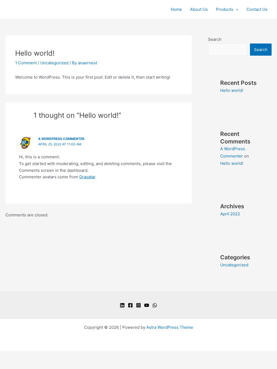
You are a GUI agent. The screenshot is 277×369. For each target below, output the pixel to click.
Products (224, 9)
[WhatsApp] (154, 305)
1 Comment (26, 62)
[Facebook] (130, 305)
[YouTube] (146, 305)
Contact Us (257, 9)
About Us (199, 9)
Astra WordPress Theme (169, 327)
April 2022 (230, 213)
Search (215, 39)
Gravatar (87, 176)
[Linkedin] (122, 305)
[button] (235, 9)
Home (176, 9)
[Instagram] (138, 305)
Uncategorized (54, 62)
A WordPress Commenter (61, 139)
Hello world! (231, 90)
